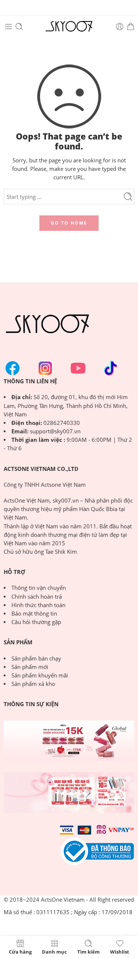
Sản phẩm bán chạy (36, 658)
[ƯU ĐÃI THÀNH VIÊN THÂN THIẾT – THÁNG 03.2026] (69, 792)
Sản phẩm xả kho (33, 683)
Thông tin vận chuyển (38, 587)
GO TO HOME (69, 223)
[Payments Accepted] (97, 851)
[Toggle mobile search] (19, 26)
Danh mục (54, 951)
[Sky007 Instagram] (45, 368)
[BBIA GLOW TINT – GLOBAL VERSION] (69, 741)
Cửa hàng (20, 951)
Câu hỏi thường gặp (36, 622)
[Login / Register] (119, 26)
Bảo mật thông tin (34, 613)
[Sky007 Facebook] (12, 368)
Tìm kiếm (88, 951)
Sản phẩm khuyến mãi (39, 675)
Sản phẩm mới (29, 666)
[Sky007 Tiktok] (111, 368)
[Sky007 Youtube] (78, 368)
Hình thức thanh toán (38, 605)
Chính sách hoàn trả (36, 596)
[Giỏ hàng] (130, 26)
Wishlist (119, 951)
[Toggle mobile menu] (8, 26)
